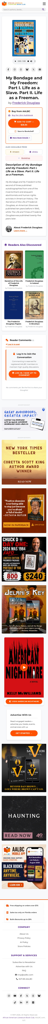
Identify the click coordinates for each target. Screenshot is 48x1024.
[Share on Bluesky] (27, 69)
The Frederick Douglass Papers (13, 323)
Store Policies (24, 946)
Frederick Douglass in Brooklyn (34, 323)
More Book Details (20, 138)
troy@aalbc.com (25, 975)
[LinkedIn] (21, 1002)
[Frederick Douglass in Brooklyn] (34, 306)
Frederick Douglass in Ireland (34, 282)
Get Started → (24, 733)
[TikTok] (15, 1002)
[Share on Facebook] (8, 69)
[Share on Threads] (20, 69)
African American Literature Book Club (18, 1018)
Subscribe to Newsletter (24, 962)
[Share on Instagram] (14, 69)
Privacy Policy (24, 938)
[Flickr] (33, 1002)
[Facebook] (21, 995)
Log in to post (14, 344)
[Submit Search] (43, 9)
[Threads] (33, 995)
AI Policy (24, 942)
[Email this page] (39, 69)
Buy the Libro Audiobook (22, 115)
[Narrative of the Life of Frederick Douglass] (13, 265)
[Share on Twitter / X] (33, 69)
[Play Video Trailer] (24, 667)
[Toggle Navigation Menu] (44, 4)
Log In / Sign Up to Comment (25, 374)
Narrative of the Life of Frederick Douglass (14, 283)
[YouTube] (15, 995)
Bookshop (25, 158)
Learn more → (20, 231)
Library (35, 152)
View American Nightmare (25, 701)
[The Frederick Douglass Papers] (13, 306)
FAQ (24, 970)
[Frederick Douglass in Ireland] (34, 265)
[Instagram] (9, 995)
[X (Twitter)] (27, 995)
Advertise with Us (24, 966)
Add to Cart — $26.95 (25, 123)
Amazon (15, 152)
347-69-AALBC (25, 979)
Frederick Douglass (26, 103)
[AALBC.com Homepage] (13, 4)
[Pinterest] (27, 1002)
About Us (24, 934)
